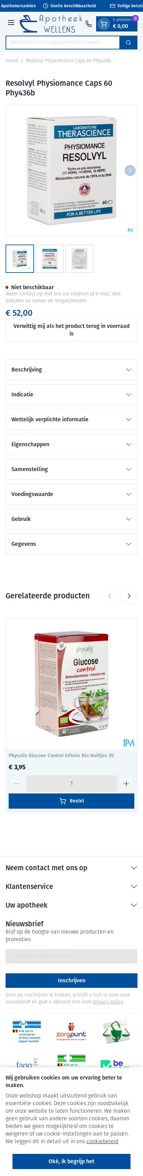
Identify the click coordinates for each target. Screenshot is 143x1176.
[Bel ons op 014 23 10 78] (88, 23)
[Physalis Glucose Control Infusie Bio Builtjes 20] (71, 683)
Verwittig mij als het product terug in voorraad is (71, 330)
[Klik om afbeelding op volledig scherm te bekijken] (71, 170)
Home (12, 61)
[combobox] (63, 42)
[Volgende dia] (129, 596)
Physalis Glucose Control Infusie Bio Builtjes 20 (61, 756)
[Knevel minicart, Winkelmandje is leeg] (104, 24)
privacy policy (108, 1002)
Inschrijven (71, 980)
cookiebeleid (102, 1142)
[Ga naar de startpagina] (50, 24)
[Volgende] (130, 170)
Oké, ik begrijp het (71, 1161)
